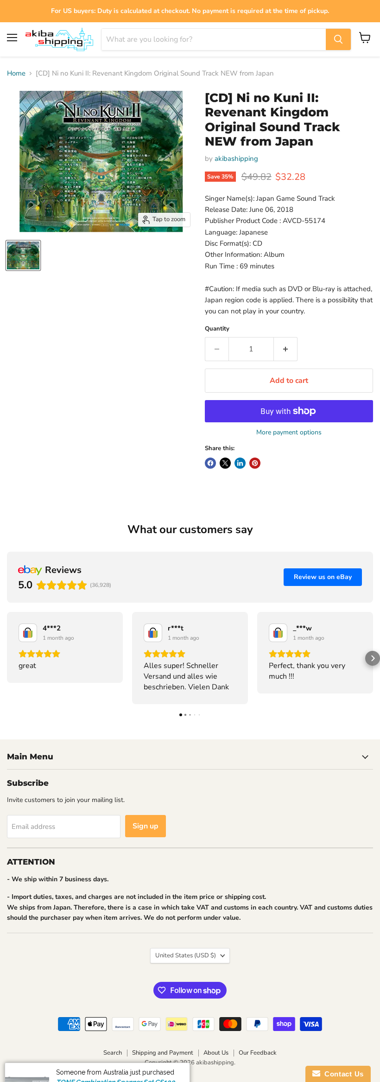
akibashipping (236, 158)
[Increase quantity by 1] (286, 349)
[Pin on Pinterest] (254, 463)
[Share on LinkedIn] (240, 463)
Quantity (217, 328)
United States (185, 955)
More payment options (289, 432)
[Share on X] (225, 463)
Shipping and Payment (162, 1053)
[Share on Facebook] (210, 463)
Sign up (145, 826)
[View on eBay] (28, 633)
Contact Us (342, 1074)
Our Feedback (258, 1053)
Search (112, 1053)
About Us (215, 1053)
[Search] (338, 39)
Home (16, 73)
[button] (7, 658)
